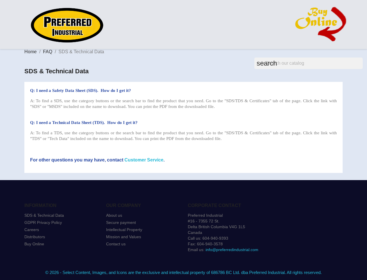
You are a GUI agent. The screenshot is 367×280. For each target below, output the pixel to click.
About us (114, 215)
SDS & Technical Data (44, 215)
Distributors (34, 236)
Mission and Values (123, 236)
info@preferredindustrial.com (232, 249)
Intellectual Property (124, 229)
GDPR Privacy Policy (43, 222)
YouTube (56, 259)
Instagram (68, 259)
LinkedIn (81, 259)
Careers (31, 229)
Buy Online (34, 244)
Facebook (30, 259)
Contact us (116, 244)
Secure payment (121, 222)
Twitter (43, 259)
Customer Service (143, 159)
